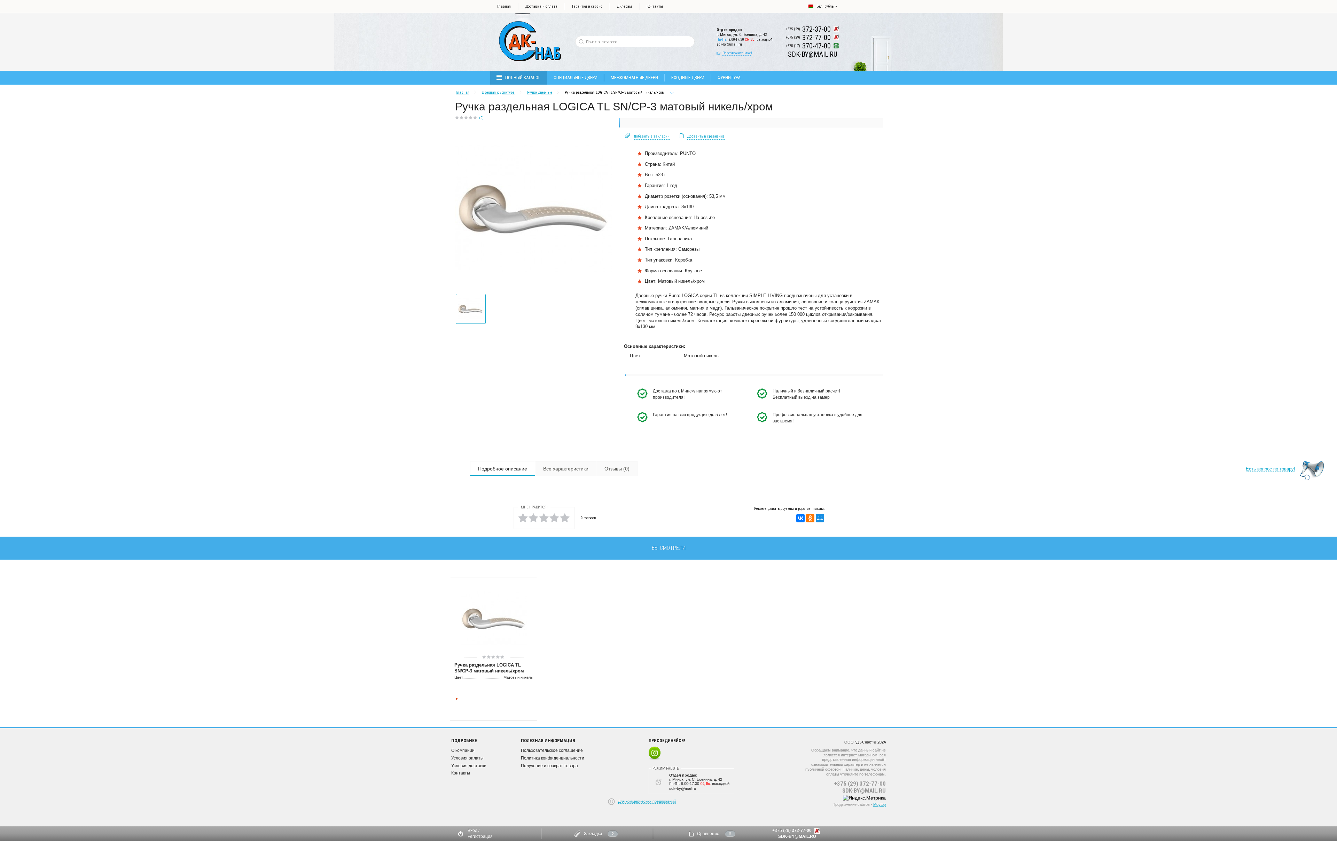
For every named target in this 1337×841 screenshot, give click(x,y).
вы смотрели (669, 548)
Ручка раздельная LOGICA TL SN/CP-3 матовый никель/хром (489, 667)
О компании (463, 750)
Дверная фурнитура (498, 92)
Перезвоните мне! (737, 53)
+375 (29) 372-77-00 (860, 783)
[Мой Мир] (820, 518)
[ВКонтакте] (800, 518)
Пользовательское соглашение (552, 750)
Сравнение (708, 833)
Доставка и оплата (541, 6)
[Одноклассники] (810, 518)
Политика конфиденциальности (552, 758)
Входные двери (687, 77)
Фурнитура (729, 77)
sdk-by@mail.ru (729, 44)
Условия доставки (468, 765)
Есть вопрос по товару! (1270, 469)
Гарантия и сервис (587, 6)
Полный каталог (522, 77)
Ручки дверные (539, 92)
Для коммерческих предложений (647, 801)
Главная (504, 6)
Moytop (879, 804)
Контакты (655, 6)
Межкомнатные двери (634, 77)
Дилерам (624, 6)
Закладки (593, 833)
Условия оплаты (467, 758)
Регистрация (480, 836)
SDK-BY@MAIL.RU (864, 790)
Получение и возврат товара (549, 765)
